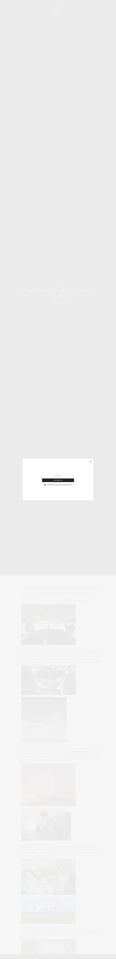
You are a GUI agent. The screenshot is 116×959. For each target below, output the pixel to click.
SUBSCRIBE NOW (58, 480)
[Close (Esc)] (90, 461)
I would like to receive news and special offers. (59, 484)
